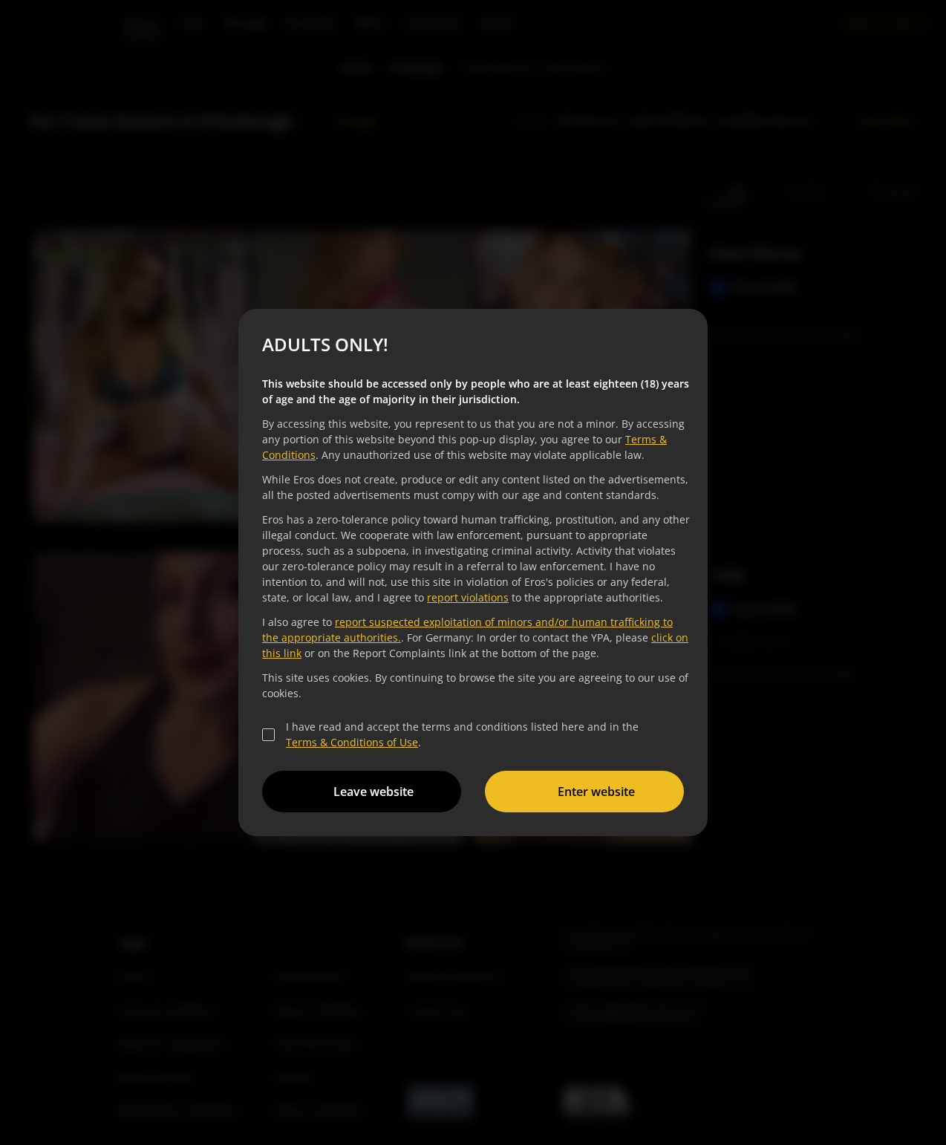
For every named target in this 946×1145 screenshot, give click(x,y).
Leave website (373, 791)
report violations (468, 597)
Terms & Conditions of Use (352, 742)
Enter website (596, 791)
